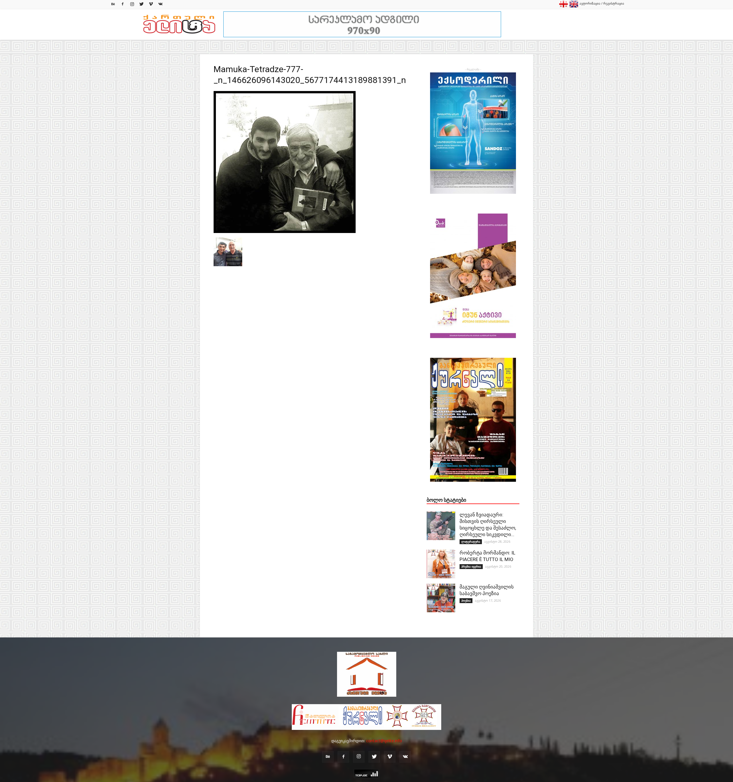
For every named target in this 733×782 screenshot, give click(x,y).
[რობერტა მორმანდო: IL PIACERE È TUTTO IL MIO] (441, 564)
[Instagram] (132, 4)
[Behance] (113, 4)
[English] (574, 6)
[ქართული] (563, 6)
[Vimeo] (151, 4)
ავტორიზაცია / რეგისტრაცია (602, 3)
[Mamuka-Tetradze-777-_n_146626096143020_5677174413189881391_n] (285, 231)
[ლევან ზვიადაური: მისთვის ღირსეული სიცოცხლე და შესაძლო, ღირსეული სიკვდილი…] (441, 526)
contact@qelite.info (384, 740)
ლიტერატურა (470, 542)
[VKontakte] (160, 4)
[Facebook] (122, 4)
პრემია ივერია (471, 566)
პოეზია (466, 601)
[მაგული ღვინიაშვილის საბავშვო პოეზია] (441, 598)
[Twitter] (141, 4)
